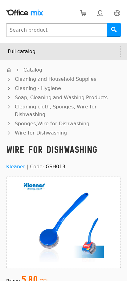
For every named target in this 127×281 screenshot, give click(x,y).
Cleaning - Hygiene (38, 88)
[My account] (100, 13)
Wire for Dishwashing (41, 133)
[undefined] (9, 70)
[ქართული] (117, 13)
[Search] (114, 30)
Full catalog (21, 51)
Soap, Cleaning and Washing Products (61, 97)
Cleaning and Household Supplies (55, 79)
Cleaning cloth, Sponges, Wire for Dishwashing (56, 110)
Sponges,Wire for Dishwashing (52, 124)
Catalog (32, 70)
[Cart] (83, 13)
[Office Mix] (24, 13)
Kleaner (15, 167)
